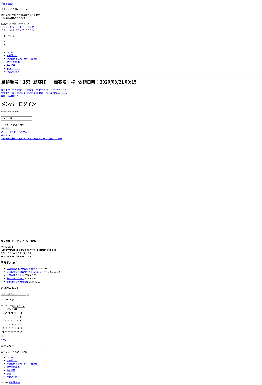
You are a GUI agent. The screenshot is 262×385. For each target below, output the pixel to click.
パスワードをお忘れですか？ (15, 131)
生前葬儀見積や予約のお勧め (21, 268)
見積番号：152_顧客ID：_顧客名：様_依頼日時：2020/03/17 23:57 (34, 89)
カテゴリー (6, 351)
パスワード (6, 118)
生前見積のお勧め (15, 275)
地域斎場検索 (13, 62)
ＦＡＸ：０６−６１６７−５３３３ (17, 30)
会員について (7, 135)
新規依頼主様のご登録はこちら (16, 138)
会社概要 (11, 65)
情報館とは (12, 55)
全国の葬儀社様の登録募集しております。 (27, 271)
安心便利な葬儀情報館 (17, 281)
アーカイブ (6, 306)
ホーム (10, 52)
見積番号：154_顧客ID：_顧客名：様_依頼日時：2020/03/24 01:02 (34, 92)
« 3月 (3, 339)
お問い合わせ (13, 71)
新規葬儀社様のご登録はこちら (47, 138)
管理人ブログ (13, 68)
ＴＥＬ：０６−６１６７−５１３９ (17, 26)
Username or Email (10, 111)
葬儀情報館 (14, 382)
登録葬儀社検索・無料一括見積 (22, 58)
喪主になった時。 (15, 278)
